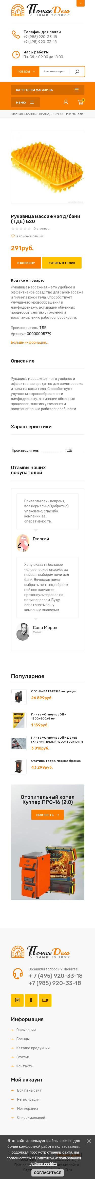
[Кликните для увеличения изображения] (47, 167)
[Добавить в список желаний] (47, 236)
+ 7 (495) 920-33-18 (56, 975)
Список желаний (30, 1118)
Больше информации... (29, 342)
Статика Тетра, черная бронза (56, 761)
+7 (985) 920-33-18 (40, 37)
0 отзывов (41, 228)
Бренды (23, 1039)
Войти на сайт (29, 1090)
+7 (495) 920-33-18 (40, 42)
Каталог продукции (33, 1048)
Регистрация (28, 1099)
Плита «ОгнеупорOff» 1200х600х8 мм (48, 716)
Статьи (22, 1057)
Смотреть (45, 815)
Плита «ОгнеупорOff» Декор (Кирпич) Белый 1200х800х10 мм (57, 739)
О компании (26, 1030)
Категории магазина (34, 90)
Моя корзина (27, 1108)
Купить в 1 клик (61, 263)
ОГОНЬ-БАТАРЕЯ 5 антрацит (54, 691)
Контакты (24, 1066)
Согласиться (47, 1173)
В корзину (26, 263)
